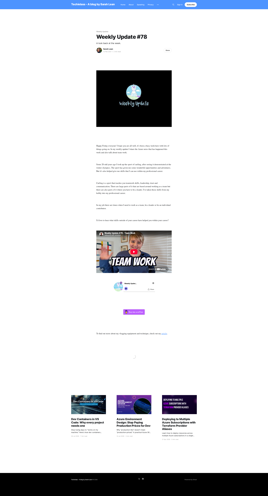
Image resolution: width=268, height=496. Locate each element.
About (131, 5)
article (164, 333)
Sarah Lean (108, 49)
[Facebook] (143, 479)
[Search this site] (173, 4)
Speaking (140, 5)
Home (123, 5)
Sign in (180, 5)
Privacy (151, 5)
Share (168, 50)
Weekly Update (102, 31)
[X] (139, 479)
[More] (157, 4)
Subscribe (191, 5)
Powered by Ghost (191, 479)
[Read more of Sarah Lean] (99, 50)
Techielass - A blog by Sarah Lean (93, 4)
